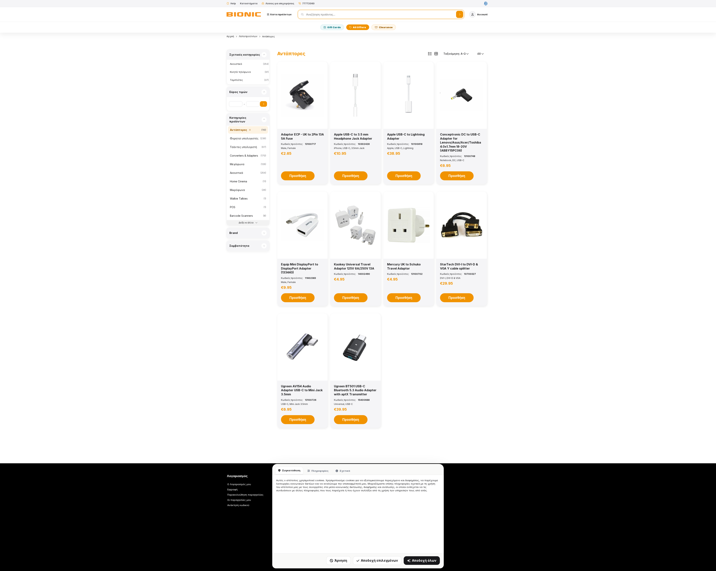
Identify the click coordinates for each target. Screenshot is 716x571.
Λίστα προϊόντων (248, 36)
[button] (302, 95)
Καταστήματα (248, 3)
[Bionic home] (244, 14)
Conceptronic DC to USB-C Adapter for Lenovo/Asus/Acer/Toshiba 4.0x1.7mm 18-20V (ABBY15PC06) (460, 142)
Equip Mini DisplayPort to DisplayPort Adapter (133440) (299, 268)
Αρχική (230, 36)
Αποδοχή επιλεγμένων (379, 560)
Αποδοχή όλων (424, 560)
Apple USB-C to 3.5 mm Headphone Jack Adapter (353, 136)
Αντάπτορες (268, 36)
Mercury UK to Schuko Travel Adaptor (404, 266)
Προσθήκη (297, 176)
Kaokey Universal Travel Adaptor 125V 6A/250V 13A (354, 266)
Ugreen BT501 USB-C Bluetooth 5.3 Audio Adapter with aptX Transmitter (355, 390)
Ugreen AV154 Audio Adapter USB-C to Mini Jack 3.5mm (302, 390)
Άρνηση (341, 560)
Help (233, 3)
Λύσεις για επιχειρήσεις (280, 3)
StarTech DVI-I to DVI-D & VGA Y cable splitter (459, 266)
